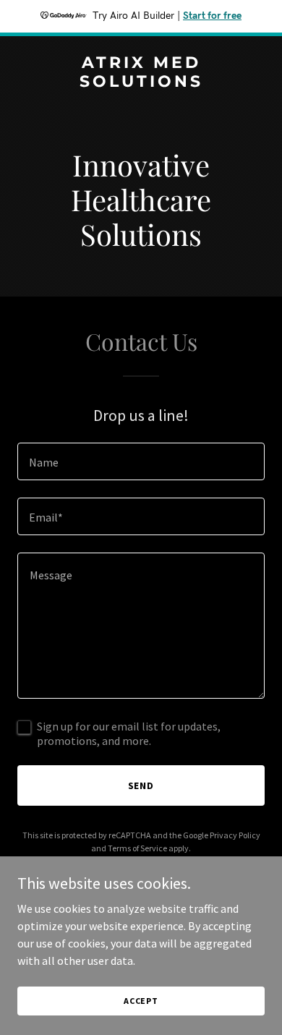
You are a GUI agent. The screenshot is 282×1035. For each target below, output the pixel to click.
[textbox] (141, 461)
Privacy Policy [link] (235, 835)
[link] (141, 82)
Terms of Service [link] (137, 848)
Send (141, 785)
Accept (141, 1000)
